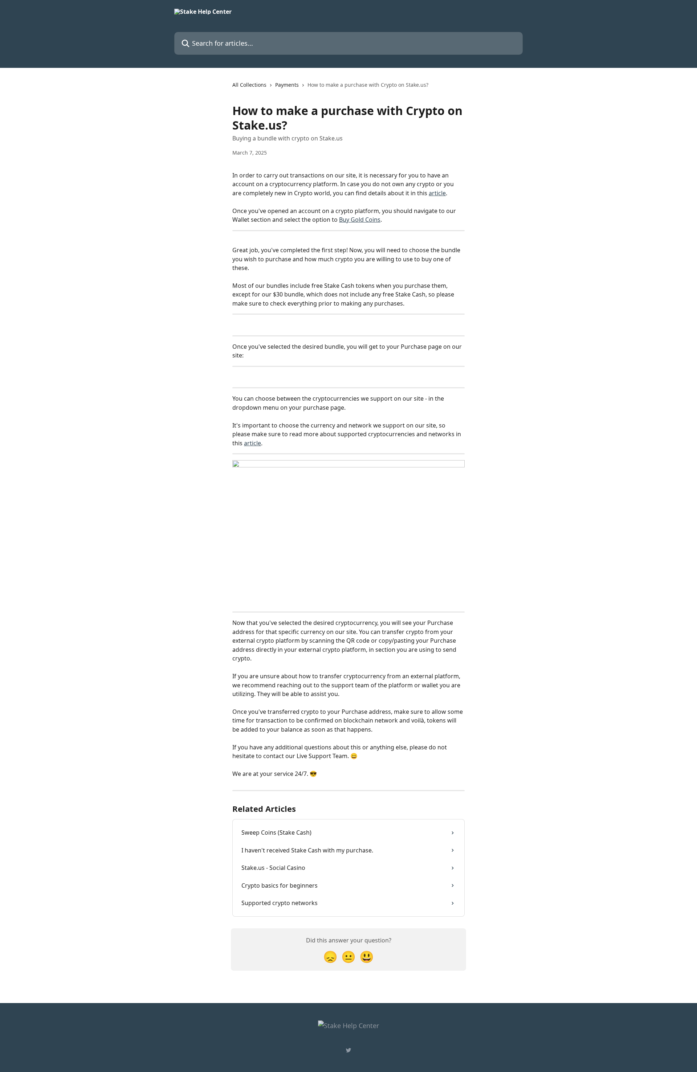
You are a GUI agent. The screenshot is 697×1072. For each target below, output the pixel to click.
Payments (287, 84)
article (437, 193)
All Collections (249, 84)
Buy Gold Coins (359, 220)
